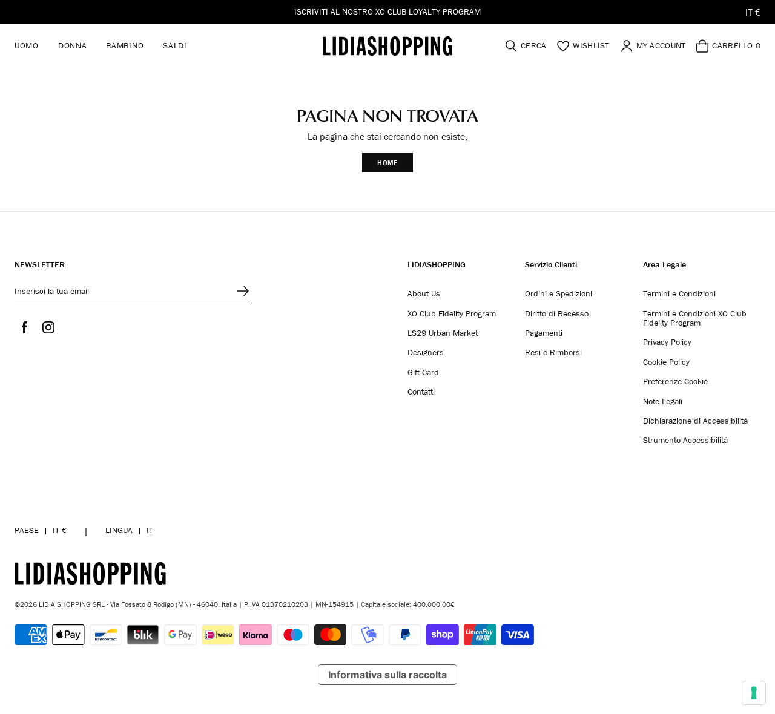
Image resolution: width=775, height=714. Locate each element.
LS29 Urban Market (442, 333)
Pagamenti (543, 333)
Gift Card (423, 373)
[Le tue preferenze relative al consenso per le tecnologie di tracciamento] (753, 692)
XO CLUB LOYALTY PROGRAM (428, 11)
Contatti (421, 392)
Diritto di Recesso (557, 314)
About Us (423, 294)
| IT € (41, 530)
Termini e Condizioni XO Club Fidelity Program (695, 318)
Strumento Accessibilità (685, 440)
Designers (425, 353)
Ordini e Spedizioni (558, 294)
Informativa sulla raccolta (387, 675)
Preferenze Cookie (675, 382)
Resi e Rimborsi (553, 353)
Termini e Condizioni (679, 294)
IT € (752, 12)
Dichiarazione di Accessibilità (695, 421)
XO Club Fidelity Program (451, 314)
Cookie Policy (666, 362)
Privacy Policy (667, 342)
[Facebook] (24, 327)
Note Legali (662, 402)
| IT (129, 530)
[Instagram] (48, 327)
